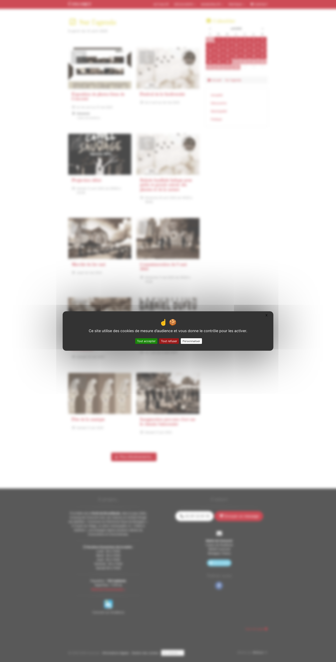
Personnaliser (191, 341)
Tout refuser (169, 341)
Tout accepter (146, 341)
